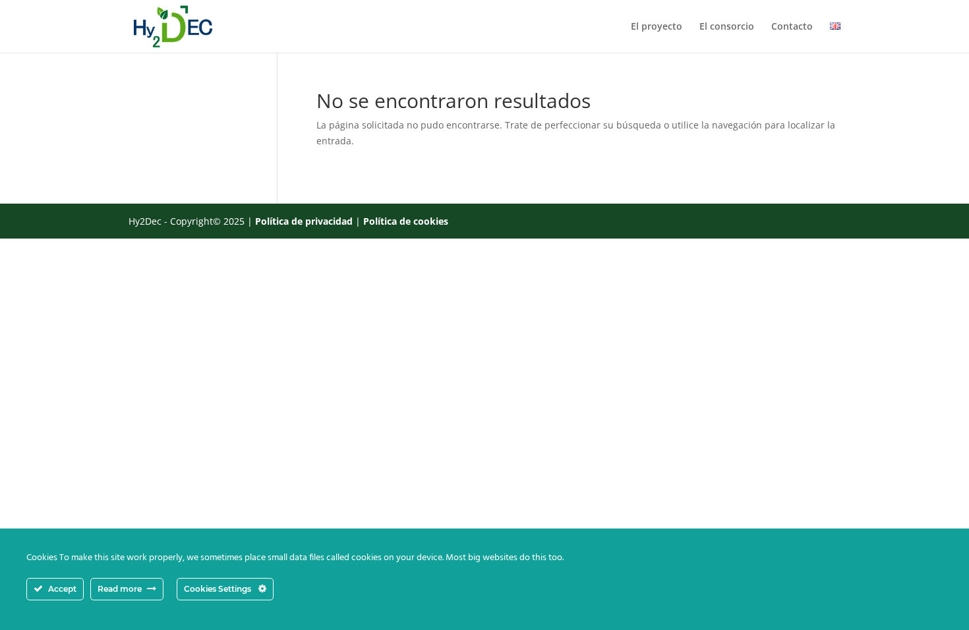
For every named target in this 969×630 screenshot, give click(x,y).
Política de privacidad (304, 221)
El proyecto (656, 27)
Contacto (792, 27)
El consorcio (726, 27)
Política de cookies (405, 221)
